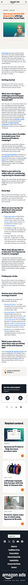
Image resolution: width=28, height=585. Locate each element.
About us (14, 546)
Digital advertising (9, 216)
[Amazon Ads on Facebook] (22, 541)
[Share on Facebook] (7, 407)
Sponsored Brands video (16, 325)
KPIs (16, 358)
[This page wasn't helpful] (7, 398)
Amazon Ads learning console (15, 351)
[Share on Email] (20, 407)
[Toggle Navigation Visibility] (2, 2)
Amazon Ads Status (14, 564)
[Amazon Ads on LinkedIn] (5, 541)
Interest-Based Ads (14, 557)
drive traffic (10, 323)
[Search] (26, 2)
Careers (14, 567)
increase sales (6, 156)
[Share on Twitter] (11, 407)
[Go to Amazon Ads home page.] (14, 576)
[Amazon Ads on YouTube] (18, 541)
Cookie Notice (14, 560)
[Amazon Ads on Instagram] (13, 541)
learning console (19, 119)
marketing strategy (9, 225)
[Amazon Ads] (13, 2)
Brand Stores (21, 323)
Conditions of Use (14, 550)
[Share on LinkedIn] (16, 407)
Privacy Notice (14, 553)
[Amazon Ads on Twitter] (9, 541)
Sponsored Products (11, 154)
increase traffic (8, 222)
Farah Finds (5, 53)
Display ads (7, 329)
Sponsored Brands (9, 312)
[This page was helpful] (20, 398)
